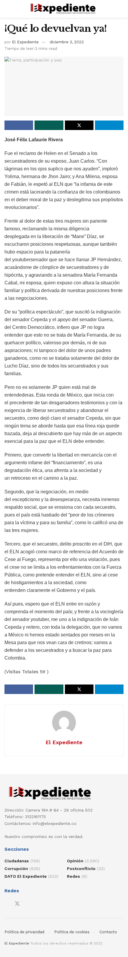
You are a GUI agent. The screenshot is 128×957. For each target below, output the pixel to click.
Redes (73, 876)
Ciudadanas (16, 860)
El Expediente (25, 42)
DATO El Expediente (25, 876)
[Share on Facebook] (18, 125)
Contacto (108, 932)
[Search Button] (121, 9)
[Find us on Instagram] (28, 904)
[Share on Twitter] (79, 125)
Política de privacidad (24, 932)
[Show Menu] (7, 9)
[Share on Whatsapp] (49, 125)
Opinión (75, 860)
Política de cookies (72, 932)
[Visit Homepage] (64, 9)
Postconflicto (81, 868)
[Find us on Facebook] (6, 904)
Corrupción (16, 868)
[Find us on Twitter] (17, 903)
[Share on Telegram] (109, 125)
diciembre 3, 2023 (67, 42)
